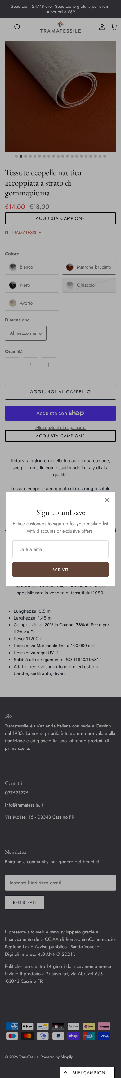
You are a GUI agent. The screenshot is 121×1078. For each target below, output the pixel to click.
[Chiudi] (107, 500)
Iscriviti (60, 570)
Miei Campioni (90, 1073)
